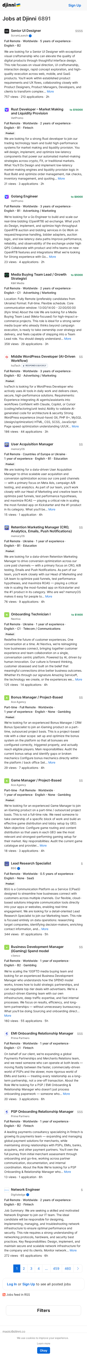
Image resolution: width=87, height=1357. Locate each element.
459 (56, 1268)
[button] (50, 91)
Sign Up (74, 5)
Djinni (12, 5)
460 (68, 1268)
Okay (43, 1350)
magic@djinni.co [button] (14, 1331)
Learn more (43, 1343)
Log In (12, 1284)
